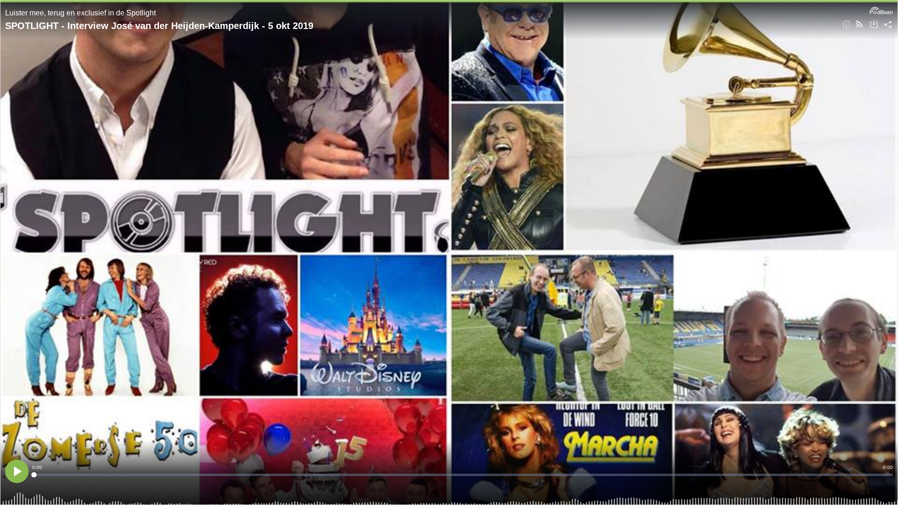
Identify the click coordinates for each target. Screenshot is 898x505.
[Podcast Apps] (859, 25)
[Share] (888, 25)
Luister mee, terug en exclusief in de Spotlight (80, 13)
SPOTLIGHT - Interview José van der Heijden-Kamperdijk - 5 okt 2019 (159, 26)
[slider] (462, 475)
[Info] (846, 25)
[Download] (874, 25)
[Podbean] (881, 10)
